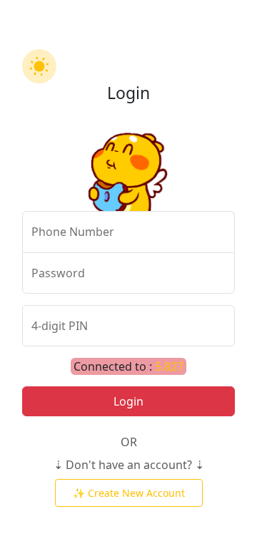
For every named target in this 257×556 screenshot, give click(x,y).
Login (128, 401)
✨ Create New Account (129, 493)
